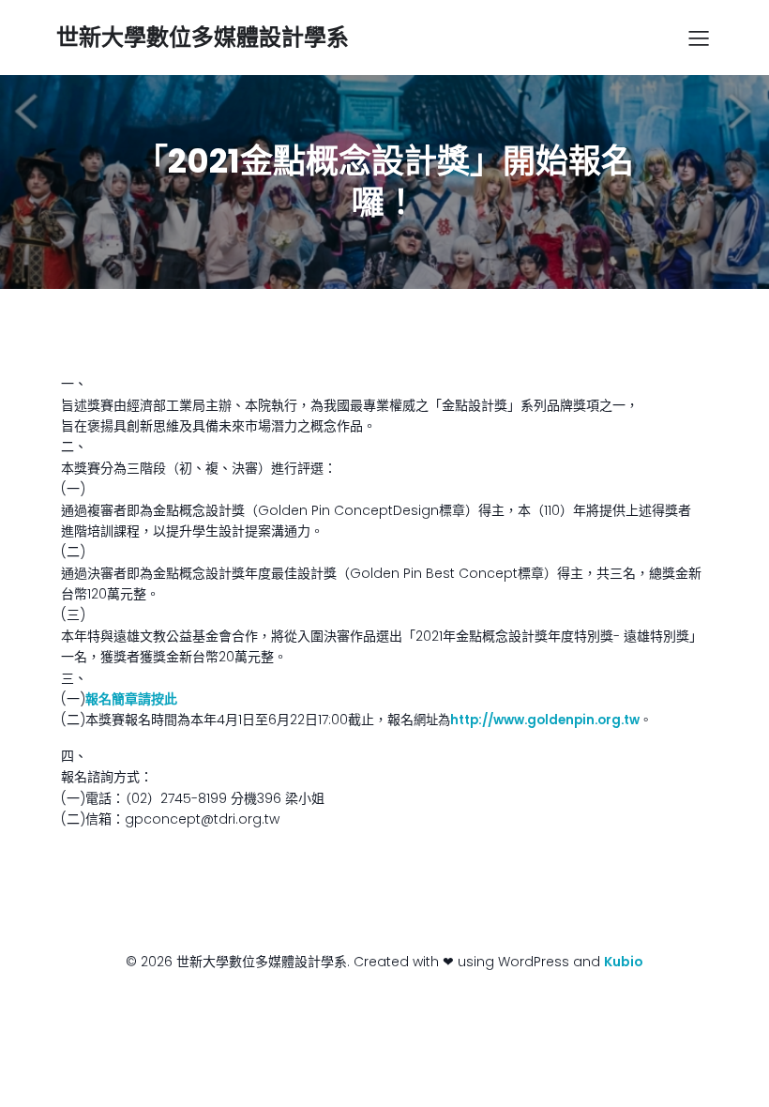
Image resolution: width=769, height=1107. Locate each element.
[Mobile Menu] (699, 37)
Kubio (623, 961)
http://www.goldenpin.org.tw (545, 720)
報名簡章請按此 (131, 699)
